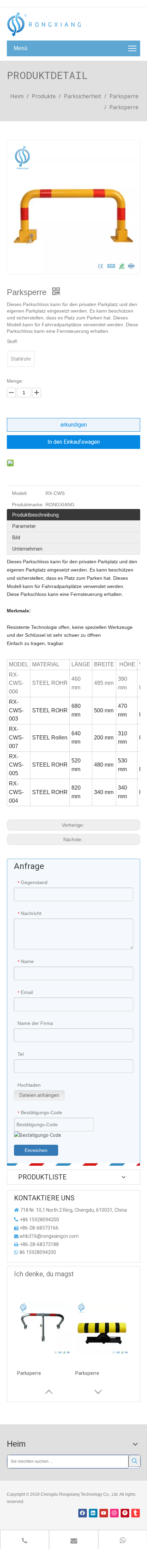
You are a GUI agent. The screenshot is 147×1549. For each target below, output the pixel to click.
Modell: (20, 493)
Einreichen (36, 1150)
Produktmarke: (28, 504)
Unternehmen (27, 549)
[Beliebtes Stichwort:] (135, 1461)
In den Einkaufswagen (74, 442)
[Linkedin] (93, 1513)
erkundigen (74, 424)
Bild (16, 537)
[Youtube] (103, 1513)
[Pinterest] (125, 1513)
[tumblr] (135, 1513)
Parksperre (29, 1373)
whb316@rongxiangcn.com (49, 1236)
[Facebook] (82, 1513)
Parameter (24, 526)
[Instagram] (114, 1513)
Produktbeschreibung (35, 515)
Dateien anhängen (39, 1095)
